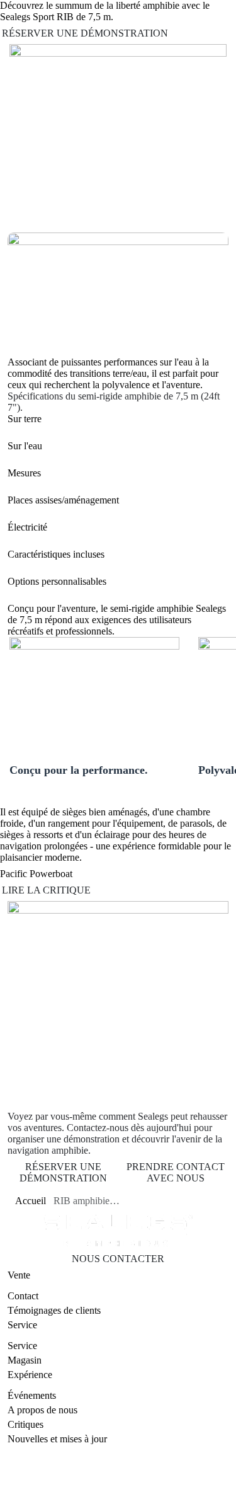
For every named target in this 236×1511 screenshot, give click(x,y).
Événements (32, 1395)
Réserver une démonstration (85, 33)
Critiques (25, 1424)
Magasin (25, 1360)
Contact (23, 1295)
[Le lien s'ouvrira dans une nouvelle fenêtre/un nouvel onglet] (90, 1504)
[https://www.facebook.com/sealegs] (121, 1504)
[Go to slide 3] (46, 213)
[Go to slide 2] (31, 213)
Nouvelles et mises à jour (57, 1438)
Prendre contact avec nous (175, 1172)
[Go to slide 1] (17, 212)
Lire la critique (46, 890)
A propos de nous (42, 1410)
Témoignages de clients (54, 1310)
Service (22, 1345)
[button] (118, 419)
